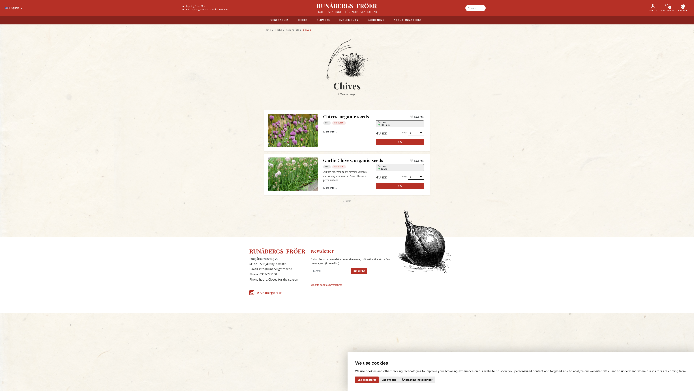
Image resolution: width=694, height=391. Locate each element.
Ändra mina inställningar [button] (417, 379)
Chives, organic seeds (346, 116)
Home (267, 29)
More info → (330, 131)
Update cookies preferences (326, 284)
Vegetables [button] (280, 20)
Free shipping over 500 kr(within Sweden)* (207, 9)
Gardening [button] (375, 20)
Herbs (278, 29)
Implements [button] (348, 20)
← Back (347, 200)
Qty (404, 133)
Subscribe (359, 271)
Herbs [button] (303, 20)
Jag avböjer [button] (389, 379)
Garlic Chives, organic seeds (353, 160)
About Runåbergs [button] (408, 20)
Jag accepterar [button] (367, 379)
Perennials (292, 29)
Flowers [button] (323, 20)
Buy (400, 141)
